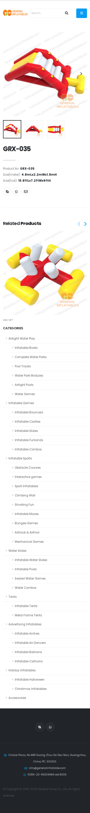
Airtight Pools (24, 385)
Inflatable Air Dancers (30, 643)
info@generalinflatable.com (47, 768)
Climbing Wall (25, 495)
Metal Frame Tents (28, 615)
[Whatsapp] (16, 191)
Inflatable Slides (26, 431)
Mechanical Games (29, 542)
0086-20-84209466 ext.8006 (47, 774)
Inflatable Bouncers (29, 412)
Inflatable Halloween (29, 680)
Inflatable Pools (26, 569)
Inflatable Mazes (27, 514)
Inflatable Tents (26, 606)
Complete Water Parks (31, 357)
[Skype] (7, 191)
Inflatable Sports (20, 458)
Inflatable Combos (28, 449)
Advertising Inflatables (25, 624)
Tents (12, 597)
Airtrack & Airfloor (27, 532)
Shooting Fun (24, 505)
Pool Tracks (23, 366)
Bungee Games (26, 523)
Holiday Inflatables (22, 670)
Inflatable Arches (27, 634)
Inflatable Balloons (28, 652)
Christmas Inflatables (31, 689)
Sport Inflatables (26, 486)
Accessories (17, 698)
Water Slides (17, 551)
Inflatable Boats (26, 348)
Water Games (25, 394)
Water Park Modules (29, 376)
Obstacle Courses (28, 468)
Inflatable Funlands (29, 440)
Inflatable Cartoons (29, 661)
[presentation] (9, 74)
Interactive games (28, 477)
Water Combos (25, 588)
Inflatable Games (21, 403)
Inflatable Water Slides (31, 560)
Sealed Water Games (30, 579)
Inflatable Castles (27, 422)
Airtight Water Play (21, 339)
